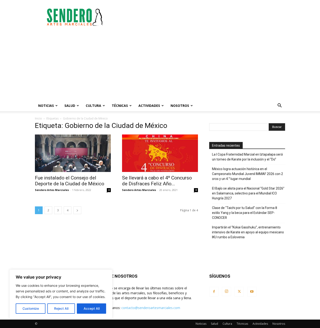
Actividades (149, 105)
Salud (69, 105)
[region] (60, 294)
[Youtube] (252, 291)
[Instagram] (226, 291)
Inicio (38, 118)
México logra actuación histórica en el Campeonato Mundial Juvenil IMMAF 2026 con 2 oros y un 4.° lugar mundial (247, 174)
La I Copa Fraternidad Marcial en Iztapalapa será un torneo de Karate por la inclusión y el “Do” (247, 157)
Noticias (46, 105)
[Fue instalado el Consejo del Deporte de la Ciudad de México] (73, 153)
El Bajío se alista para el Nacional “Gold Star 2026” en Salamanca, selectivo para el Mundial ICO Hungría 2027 (248, 193)
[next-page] (77, 210)
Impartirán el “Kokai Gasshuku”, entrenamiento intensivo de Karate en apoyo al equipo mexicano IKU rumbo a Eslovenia (248, 232)
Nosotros (180, 105)
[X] (239, 291)
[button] (279, 106)
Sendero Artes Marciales (52, 190)
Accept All (92, 308)
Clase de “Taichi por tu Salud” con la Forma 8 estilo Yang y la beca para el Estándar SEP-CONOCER (244, 213)
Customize (30, 308)
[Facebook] (214, 291)
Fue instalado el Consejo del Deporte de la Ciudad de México (69, 180)
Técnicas (120, 105)
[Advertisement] (200, 17)
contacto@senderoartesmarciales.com (150, 308)
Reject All (61, 308)
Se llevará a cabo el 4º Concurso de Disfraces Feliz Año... (157, 180)
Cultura (93, 105)
